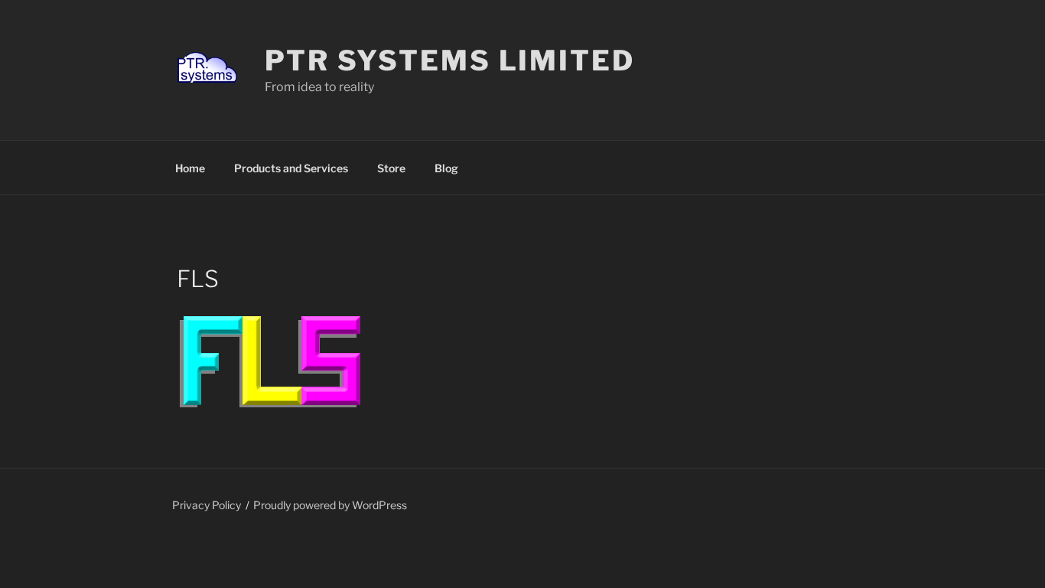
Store (391, 168)
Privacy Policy (206, 504)
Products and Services (291, 168)
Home (190, 168)
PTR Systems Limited (450, 60)
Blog (446, 168)
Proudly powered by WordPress (330, 504)
